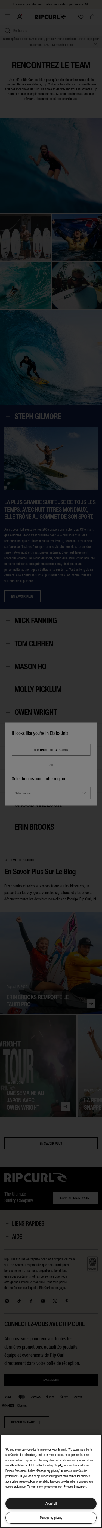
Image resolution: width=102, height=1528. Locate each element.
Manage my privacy (51, 1517)
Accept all (51, 1503)
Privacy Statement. (75, 1486)
